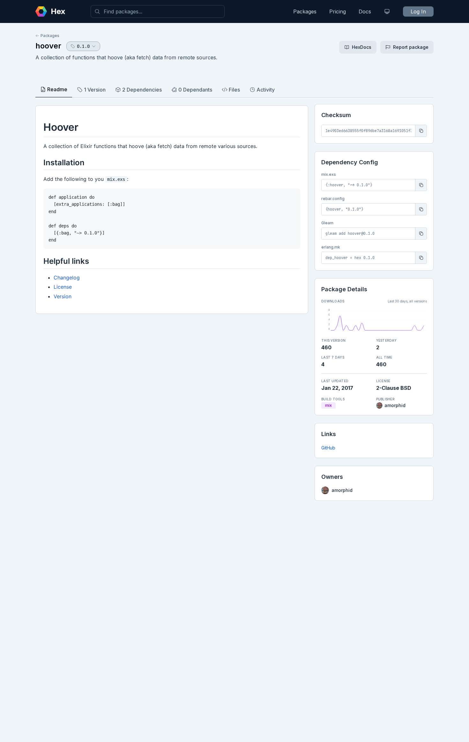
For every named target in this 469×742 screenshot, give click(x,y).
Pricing (337, 11)
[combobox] (158, 11)
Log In (418, 11)
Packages (304, 11)
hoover (48, 45)
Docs (365, 11)
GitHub (328, 447)
